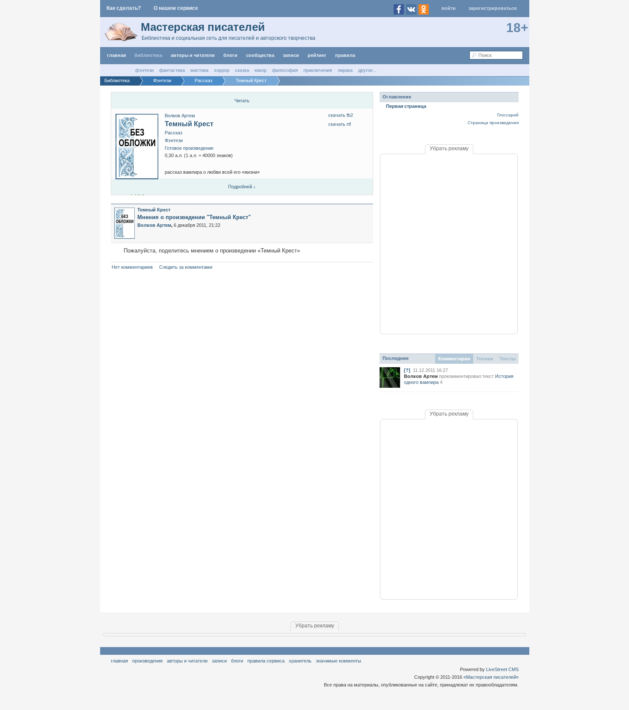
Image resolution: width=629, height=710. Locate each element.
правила (345, 55)
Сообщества (260, 55)
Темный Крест (189, 124)
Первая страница (406, 106)
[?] (407, 370)
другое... (367, 70)
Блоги (230, 55)
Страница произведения (493, 122)
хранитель (300, 660)
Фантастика (172, 70)
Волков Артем (180, 115)
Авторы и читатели (187, 660)
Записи (291, 55)
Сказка (242, 70)
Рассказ (173, 132)
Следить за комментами (185, 267)
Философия (285, 70)
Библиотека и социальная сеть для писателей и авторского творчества (228, 38)
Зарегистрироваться (492, 8)
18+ (517, 28)
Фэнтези (144, 70)
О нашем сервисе (176, 8)
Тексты (507, 358)
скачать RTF (339, 124)
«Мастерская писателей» (491, 677)
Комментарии (454, 358)
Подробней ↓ (242, 186)
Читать (241, 100)
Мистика (199, 70)
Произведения (147, 660)
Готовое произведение (189, 148)
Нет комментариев (132, 267)
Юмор (261, 70)
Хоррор (221, 70)
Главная (119, 660)
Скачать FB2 (340, 115)
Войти (449, 8)
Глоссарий (508, 115)
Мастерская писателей (203, 27)
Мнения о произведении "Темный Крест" (194, 217)
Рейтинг (317, 55)
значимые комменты (338, 660)
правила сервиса (266, 660)
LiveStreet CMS (502, 669)
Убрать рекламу (449, 149)
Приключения (317, 70)
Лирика (345, 70)
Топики (484, 358)
